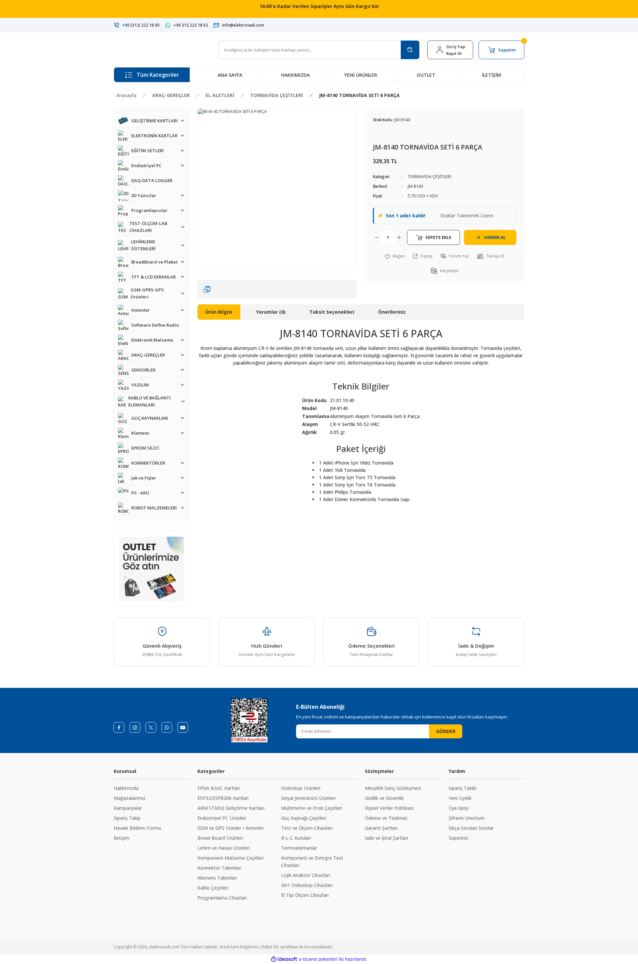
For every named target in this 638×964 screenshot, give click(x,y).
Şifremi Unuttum (466, 818)
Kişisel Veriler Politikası (389, 808)
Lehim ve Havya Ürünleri (223, 848)
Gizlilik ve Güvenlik (384, 798)
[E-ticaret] (318, 959)
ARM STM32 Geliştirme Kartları (231, 808)
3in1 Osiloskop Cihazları (306, 885)
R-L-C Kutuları (296, 838)
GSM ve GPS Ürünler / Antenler (230, 828)
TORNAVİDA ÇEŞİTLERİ (430, 176)
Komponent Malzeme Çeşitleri (230, 858)
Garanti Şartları (381, 828)
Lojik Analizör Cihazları (305, 875)
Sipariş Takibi (463, 788)
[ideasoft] (284, 959)
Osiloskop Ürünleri (300, 788)
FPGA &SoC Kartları (218, 788)
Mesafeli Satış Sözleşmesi (393, 788)
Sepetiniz (459, 838)
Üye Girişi (459, 808)
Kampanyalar (128, 808)
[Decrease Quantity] (377, 237)
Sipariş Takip (127, 818)
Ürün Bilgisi (218, 312)
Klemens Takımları (217, 878)
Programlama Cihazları (222, 898)
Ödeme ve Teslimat (386, 818)
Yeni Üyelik (460, 798)
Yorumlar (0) (270, 312)
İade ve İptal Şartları (386, 838)
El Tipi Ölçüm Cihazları (305, 895)
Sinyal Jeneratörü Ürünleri (308, 798)
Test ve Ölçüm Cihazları (306, 828)
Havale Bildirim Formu (137, 828)
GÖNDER (446, 731)
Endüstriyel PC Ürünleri (221, 818)
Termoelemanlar (299, 848)
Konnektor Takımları (219, 868)
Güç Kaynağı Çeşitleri (303, 818)
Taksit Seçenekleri (331, 312)
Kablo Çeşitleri (212, 888)
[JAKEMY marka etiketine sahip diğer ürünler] (393, 133)
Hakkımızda (126, 788)
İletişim (121, 838)
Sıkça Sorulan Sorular (471, 828)
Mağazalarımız (130, 798)
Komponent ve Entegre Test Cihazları (312, 861)
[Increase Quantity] (399, 237)
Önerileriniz (392, 312)
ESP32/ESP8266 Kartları (223, 798)
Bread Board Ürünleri (220, 838)
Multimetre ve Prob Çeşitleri (311, 808)
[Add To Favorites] (395, 256)
